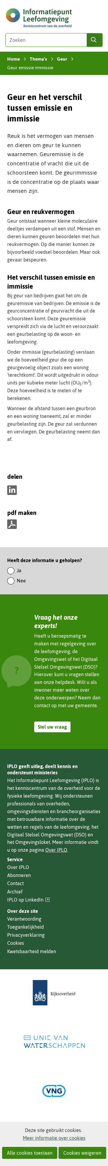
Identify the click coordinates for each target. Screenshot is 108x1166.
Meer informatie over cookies (54, 1138)
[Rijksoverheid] (54, 992)
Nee (21, 580)
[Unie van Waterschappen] (54, 1041)
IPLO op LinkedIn (28, 900)
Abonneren (19, 875)
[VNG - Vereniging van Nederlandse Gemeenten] (54, 1091)
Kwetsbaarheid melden (31, 951)
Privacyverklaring (26, 935)
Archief (14, 891)
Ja (19, 570)
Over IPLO (56, 850)
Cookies (15, 943)
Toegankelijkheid (25, 927)
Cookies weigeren (82, 1153)
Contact (15, 883)
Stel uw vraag (52, 727)
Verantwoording (24, 919)
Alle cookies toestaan (29, 1153)
